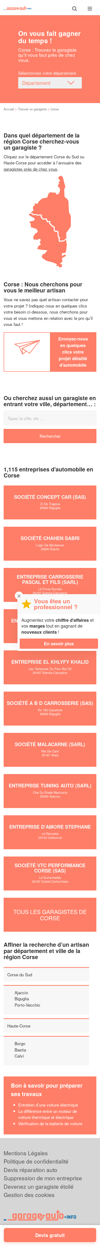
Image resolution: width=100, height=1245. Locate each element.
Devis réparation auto (30, 1170)
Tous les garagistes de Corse (50, 915)
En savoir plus (59, 643)
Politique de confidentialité (36, 1161)
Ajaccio (21, 992)
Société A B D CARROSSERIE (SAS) (50, 702)
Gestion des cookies (29, 1195)
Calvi (19, 1056)
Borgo (20, 1043)
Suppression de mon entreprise (43, 1178)
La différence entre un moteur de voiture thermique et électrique (47, 1114)
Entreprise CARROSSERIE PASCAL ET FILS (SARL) (50, 579)
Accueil (9, 109)
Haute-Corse (18, 1026)
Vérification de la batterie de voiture (50, 1123)
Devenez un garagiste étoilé (39, 1186)
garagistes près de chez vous (30, 169)
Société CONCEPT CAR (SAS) (50, 496)
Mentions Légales (26, 1153)
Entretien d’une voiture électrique (48, 1105)
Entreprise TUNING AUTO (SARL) (50, 785)
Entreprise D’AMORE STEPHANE (50, 826)
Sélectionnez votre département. (47, 73)
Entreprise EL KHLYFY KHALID (50, 661)
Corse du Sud (19, 974)
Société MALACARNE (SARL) (50, 744)
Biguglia (22, 998)
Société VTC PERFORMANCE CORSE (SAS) (50, 868)
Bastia (20, 1050)
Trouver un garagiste (32, 109)
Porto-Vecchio (27, 1005)
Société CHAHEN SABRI (50, 538)
